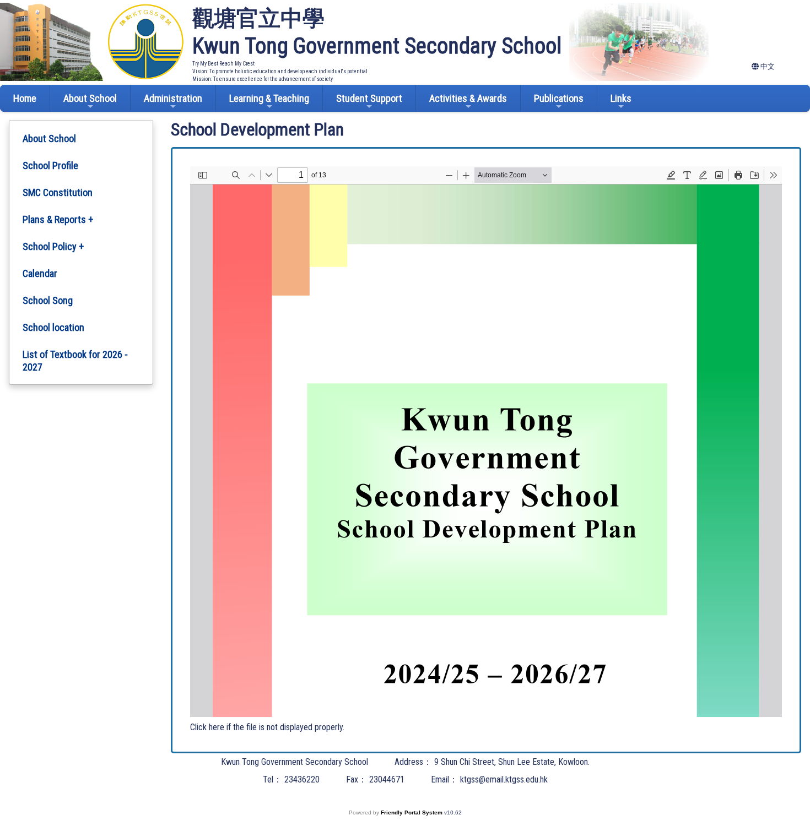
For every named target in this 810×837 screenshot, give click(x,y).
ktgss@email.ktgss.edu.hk (504, 779)
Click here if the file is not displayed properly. (267, 727)
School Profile (50, 165)
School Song (48, 300)
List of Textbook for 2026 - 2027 (75, 361)
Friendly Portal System (412, 812)
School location (53, 327)
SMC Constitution (58, 192)
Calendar (40, 273)
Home (24, 98)
